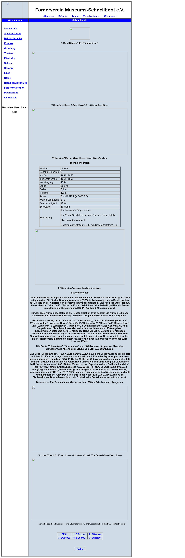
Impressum (10, 97)
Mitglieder (9, 58)
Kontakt (8, 43)
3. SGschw (64, 538)
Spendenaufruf (12, 33)
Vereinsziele (10, 28)
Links (7, 73)
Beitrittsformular (13, 38)
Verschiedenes (91, 16)
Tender (75, 16)
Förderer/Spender (14, 88)
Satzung (8, 63)
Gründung (9, 48)
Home (7, 78)
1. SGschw (79, 534)
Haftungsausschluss (15, 83)
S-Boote (62, 16)
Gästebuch (110, 16)
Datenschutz (11, 92)
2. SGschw (95, 534)
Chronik (8, 68)
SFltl (64, 534)
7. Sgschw (94, 538)
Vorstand (9, 53)
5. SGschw (79, 538)
